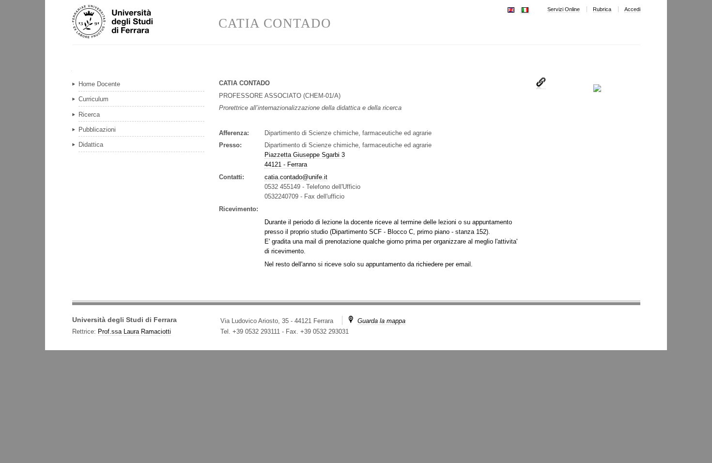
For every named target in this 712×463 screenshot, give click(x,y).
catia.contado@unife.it (295, 177)
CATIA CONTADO (275, 23)
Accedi (632, 9)
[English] (511, 9)
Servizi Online (563, 9)
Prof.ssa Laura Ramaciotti (134, 331)
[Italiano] (525, 9)
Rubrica (602, 9)
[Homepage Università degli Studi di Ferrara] (145, 22)
